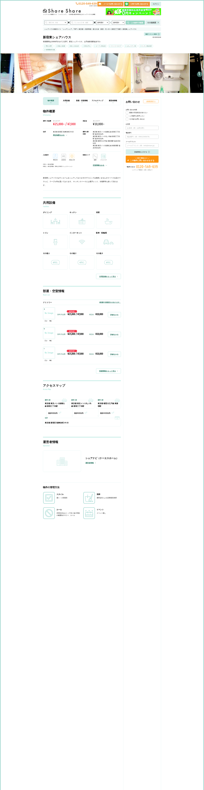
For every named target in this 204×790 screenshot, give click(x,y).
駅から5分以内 (74, 46)
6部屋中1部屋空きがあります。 (110, 302)
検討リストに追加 (151, 34)
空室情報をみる (98, 165)
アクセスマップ (97, 100)
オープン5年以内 (101, 46)
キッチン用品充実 (146, 46)
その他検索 (151, 23)
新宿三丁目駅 (116, 29)
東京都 (81, 29)
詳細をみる (114, 315)
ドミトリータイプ (116, 46)
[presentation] (4, 74)
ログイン (156, 4)
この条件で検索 (137, 23)
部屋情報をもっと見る (107, 371)
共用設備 (66, 100)
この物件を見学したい (137, 116)
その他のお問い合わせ (137, 119)
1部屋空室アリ (151, 101)
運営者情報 (113, 100)
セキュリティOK (131, 46)
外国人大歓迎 (61, 46)
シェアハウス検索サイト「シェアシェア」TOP (60, 29)
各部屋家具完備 (50, 49)
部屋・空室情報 (82, 100)
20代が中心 (87, 46)
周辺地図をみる (59, 135)
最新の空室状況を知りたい (138, 112)
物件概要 (51, 100)
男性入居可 (49, 46)
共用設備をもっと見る (107, 276)
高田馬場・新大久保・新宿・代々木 (97, 29)
